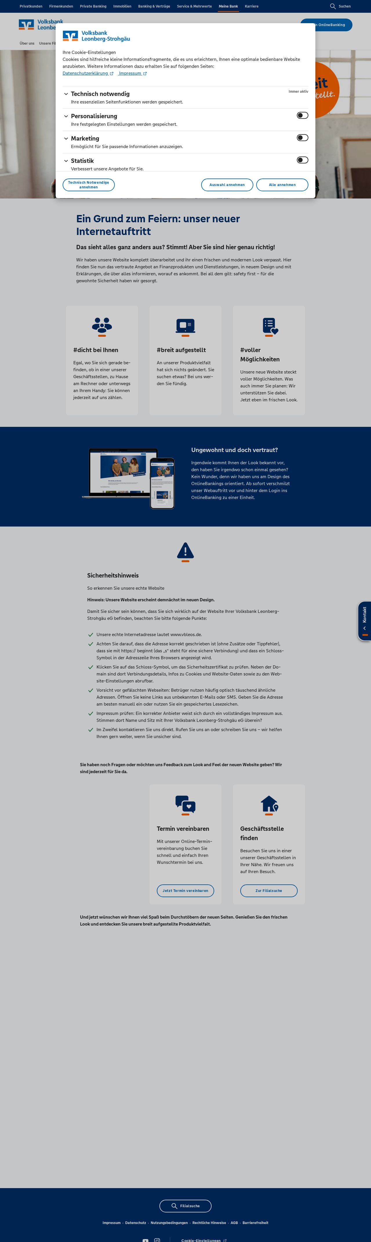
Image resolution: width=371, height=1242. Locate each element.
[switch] (302, 115)
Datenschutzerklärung (86, 73)
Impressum (130, 73)
